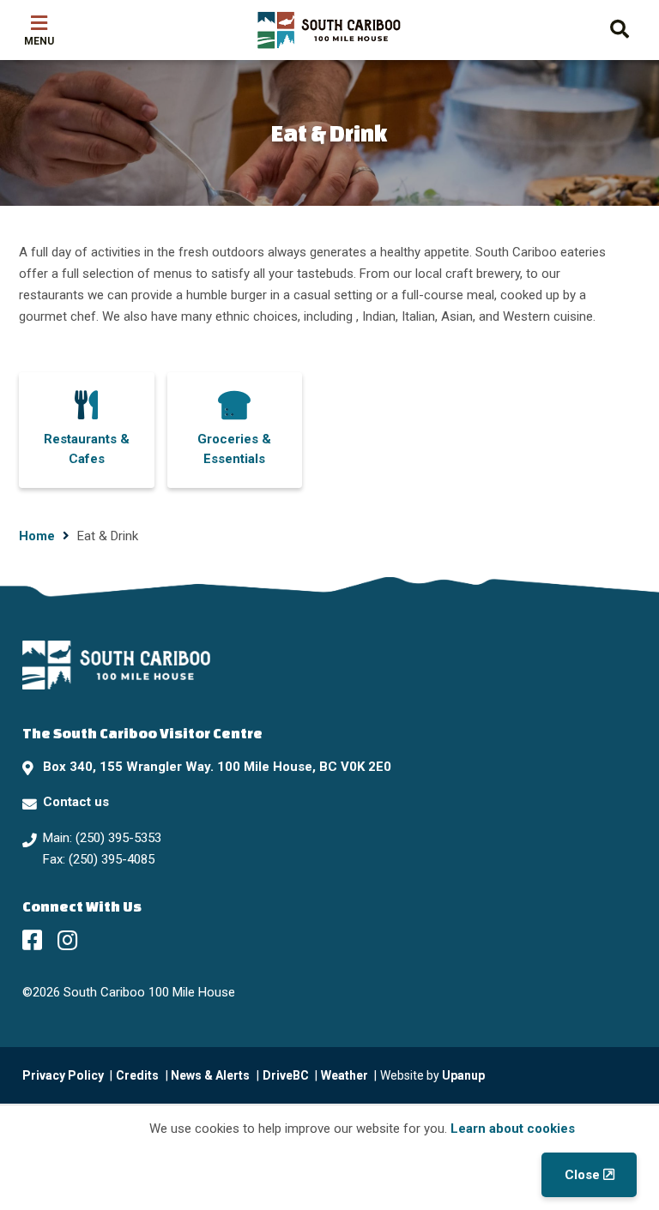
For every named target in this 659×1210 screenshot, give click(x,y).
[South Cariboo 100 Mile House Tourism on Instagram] (67, 940)
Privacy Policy (63, 1075)
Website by (432, 1075)
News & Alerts (210, 1075)
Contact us (76, 802)
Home (37, 536)
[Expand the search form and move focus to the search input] (619, 27)
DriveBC (286, 1075)
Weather (344, 1075)
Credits (137, 1075)
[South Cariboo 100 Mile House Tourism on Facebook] (32, 940)
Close (582, 1175)
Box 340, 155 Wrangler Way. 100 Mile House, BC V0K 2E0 (217, 766)
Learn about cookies (512, 1128)
